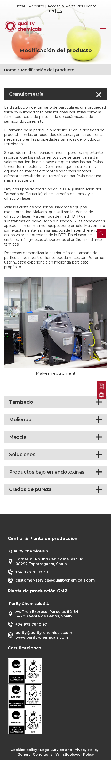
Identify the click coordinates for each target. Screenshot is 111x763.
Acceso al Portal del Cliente (72, 6)
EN (51, 10)
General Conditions (35, 754)
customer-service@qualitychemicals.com (55, 580)
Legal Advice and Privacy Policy (69, 750)
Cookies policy (24, 750)
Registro (36, 6)
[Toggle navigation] (103, 26)
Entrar (19, 6)
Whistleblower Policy (75, 754)
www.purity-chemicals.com (41, 637)
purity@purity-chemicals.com (43, 632)
